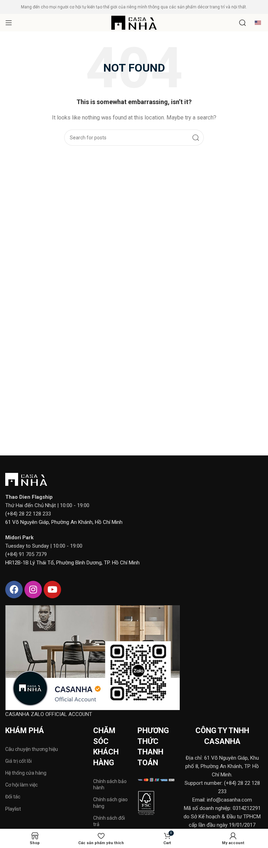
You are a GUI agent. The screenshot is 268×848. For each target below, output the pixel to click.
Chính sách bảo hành (110, 784)
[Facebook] (14, 589)
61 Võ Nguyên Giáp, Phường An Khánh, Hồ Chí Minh (63, 522)
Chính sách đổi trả (109, 821)
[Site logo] (134, 22)
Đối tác (12, 796)
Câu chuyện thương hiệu (31, 749)
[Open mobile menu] (9, 23)
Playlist (13, 809)
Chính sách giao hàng (110, 803)
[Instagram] (33, 589)
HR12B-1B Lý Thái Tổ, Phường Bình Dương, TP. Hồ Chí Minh (72, 563)
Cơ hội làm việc (21, 785)
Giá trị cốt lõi (18, 761)
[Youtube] (52, 589)
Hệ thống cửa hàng (25, 773)
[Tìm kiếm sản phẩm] (243, 23)
